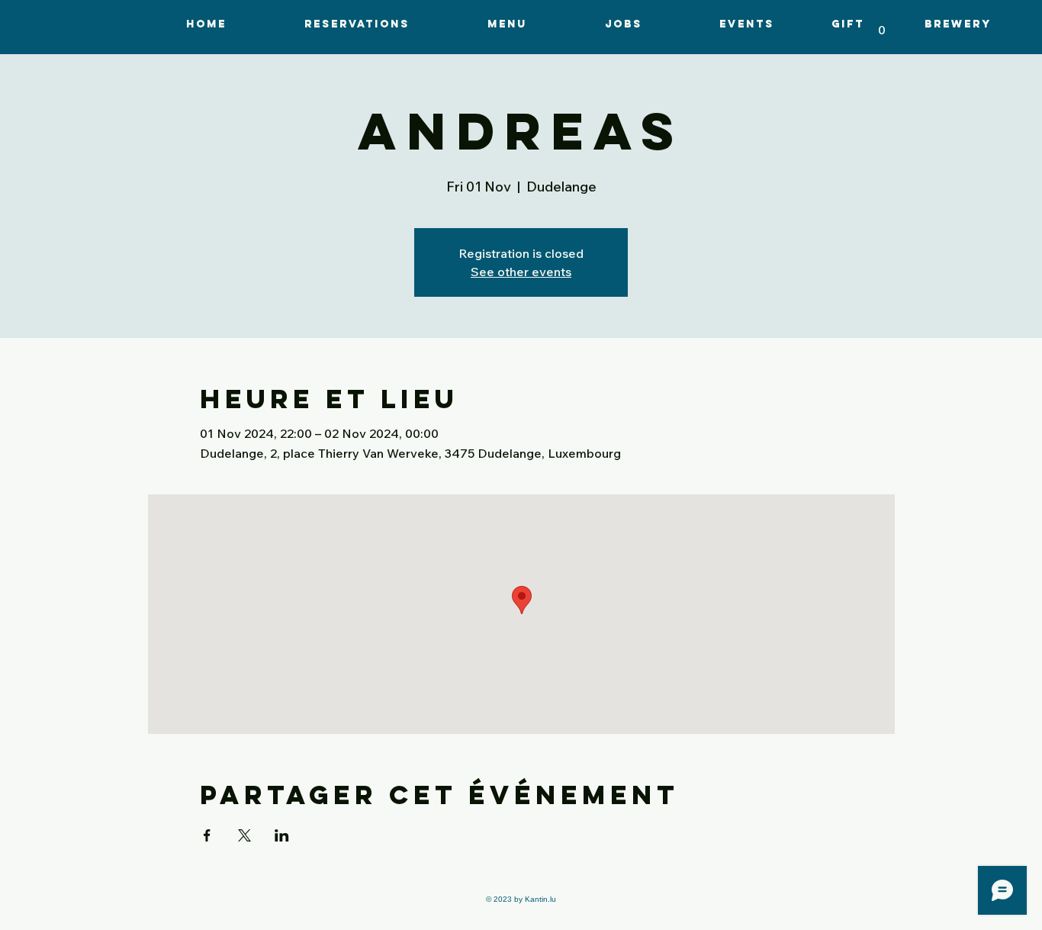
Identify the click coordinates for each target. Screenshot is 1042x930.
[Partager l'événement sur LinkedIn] (282, 835)
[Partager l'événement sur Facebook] (207, 835)
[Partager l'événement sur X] (244, 835)
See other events (521, 271)
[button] (507, 24)
